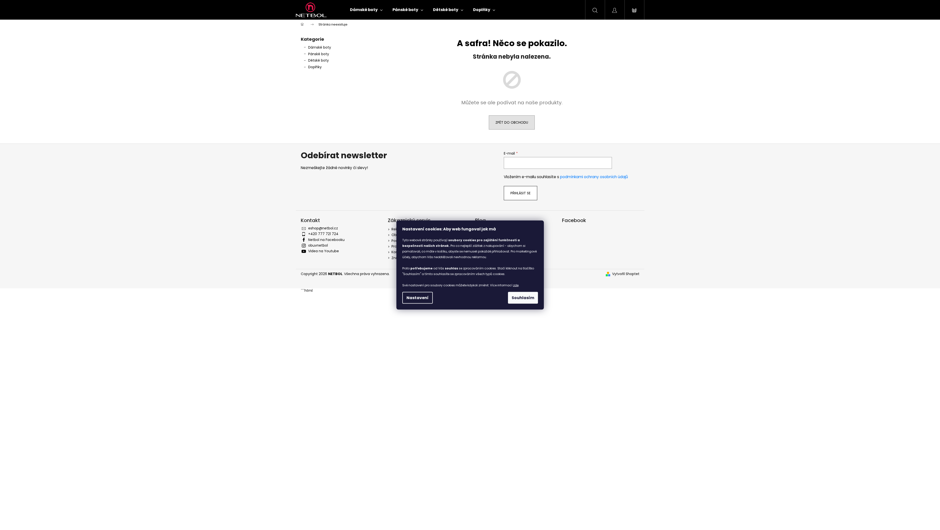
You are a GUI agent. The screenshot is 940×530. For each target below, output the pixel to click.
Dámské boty (319, 47)
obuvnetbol (318, 245)
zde (516, 285)
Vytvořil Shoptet (625, 274)
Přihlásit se (520, 193)
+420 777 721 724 (323, 233)
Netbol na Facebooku (326, 239)
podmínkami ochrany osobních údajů (594, 176)
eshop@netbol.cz (323, 228)
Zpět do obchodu (511, 122)
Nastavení (417, 298)
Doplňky (315, 67)
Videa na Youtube (323, 251)
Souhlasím (523, 298)
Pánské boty (318, 54)
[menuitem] (366, 10)
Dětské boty (318, 60)
